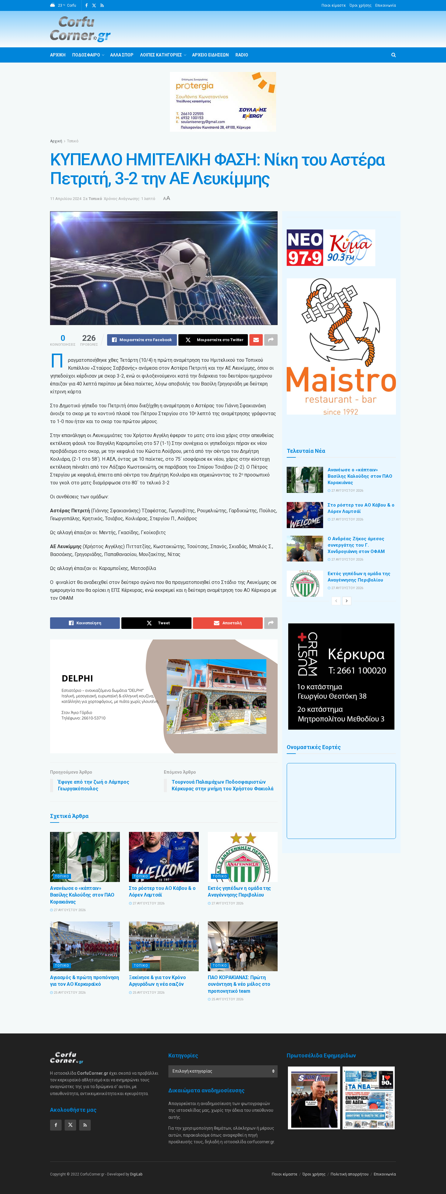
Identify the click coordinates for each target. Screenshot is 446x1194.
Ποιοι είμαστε (334, 5)
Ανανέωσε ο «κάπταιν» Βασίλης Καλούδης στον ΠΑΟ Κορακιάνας (82, 895)
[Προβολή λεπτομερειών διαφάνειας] (164, 696)
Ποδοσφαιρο (86, 55)
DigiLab (136, 1174)
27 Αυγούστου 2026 (69, 910)
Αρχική (56, 141)
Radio (241, 55)
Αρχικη (58, 55)
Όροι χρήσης (361, 5)
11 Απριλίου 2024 (65, 198)
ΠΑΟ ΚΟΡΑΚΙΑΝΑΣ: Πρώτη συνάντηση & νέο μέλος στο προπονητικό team (239, 984)
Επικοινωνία (385, 5)
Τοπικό (72, 141)
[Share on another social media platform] (271, 340)
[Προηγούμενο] (336, 601)
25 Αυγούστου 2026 (69, 993)
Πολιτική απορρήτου (350, 1174)
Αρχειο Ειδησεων (210, 55)
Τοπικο (62, 876)
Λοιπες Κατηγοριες (161, 55)
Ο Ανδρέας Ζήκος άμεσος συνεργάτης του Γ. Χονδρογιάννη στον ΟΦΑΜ (356, 545)
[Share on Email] (256, 340)
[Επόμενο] (346, 601)
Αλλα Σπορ (121, 55)
